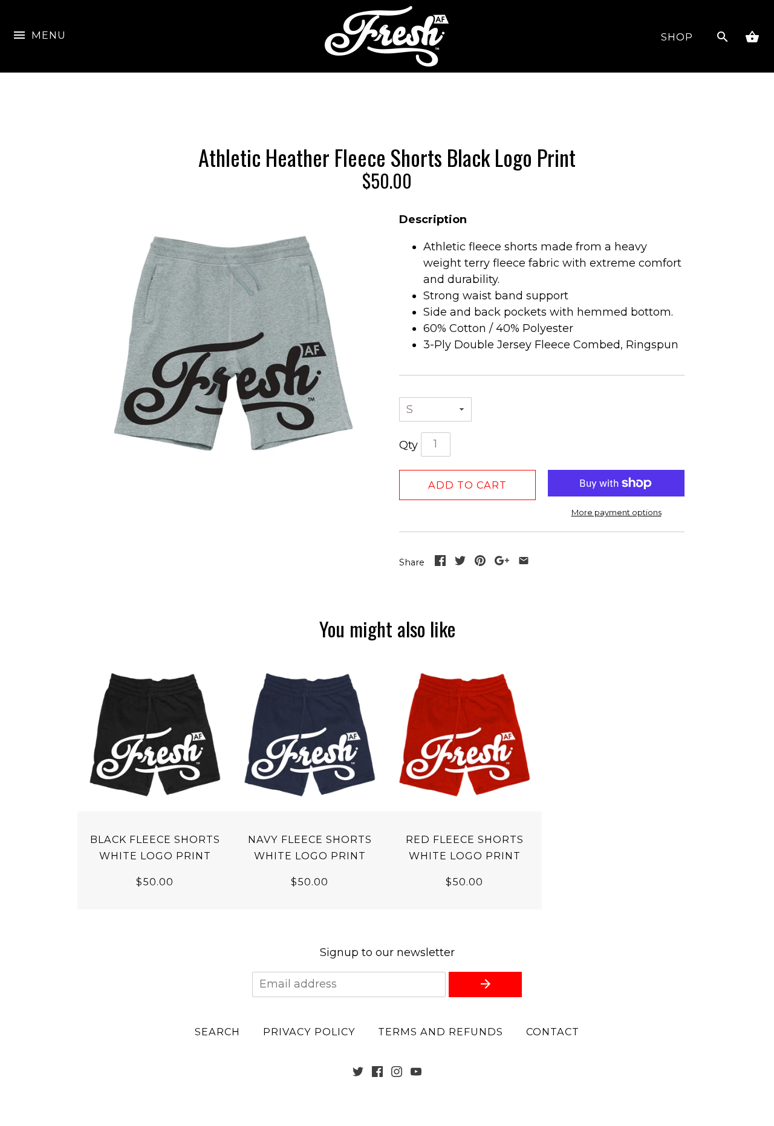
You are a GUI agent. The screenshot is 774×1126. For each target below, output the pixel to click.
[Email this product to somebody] (523, 562)
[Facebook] (377, 1073)
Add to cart (467, 485)
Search (217, 1032)
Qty (408, 445)
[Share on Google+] (502, 562)
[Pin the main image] (480, 562)
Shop (677, 37)
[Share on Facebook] (440, 562)
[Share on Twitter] (460, 562)
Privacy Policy (309, 1032)
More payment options (616, 512)
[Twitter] (358, 1073)
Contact (552, 1032)
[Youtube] (416, 1073)
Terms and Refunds (440, 1032)
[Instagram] (396, 1073)
